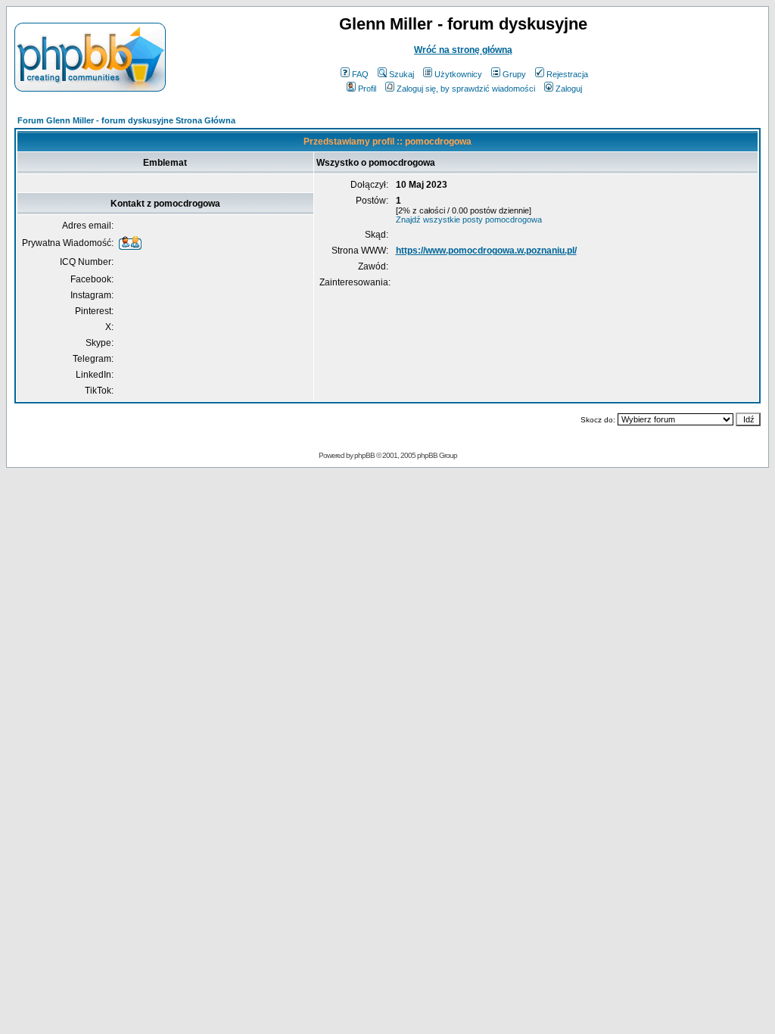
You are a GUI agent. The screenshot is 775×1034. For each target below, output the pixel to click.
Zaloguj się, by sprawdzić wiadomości (466, 88)
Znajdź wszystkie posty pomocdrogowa (469, 219)
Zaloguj (569, 88)
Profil (367, 88)
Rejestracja (567, 74)
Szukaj (401, 74)
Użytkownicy (458, 74)
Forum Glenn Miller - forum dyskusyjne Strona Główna (126, 120)
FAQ (360, 74)
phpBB (364, 455)
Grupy (514, 74)
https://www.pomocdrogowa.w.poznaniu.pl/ (486, 250)
